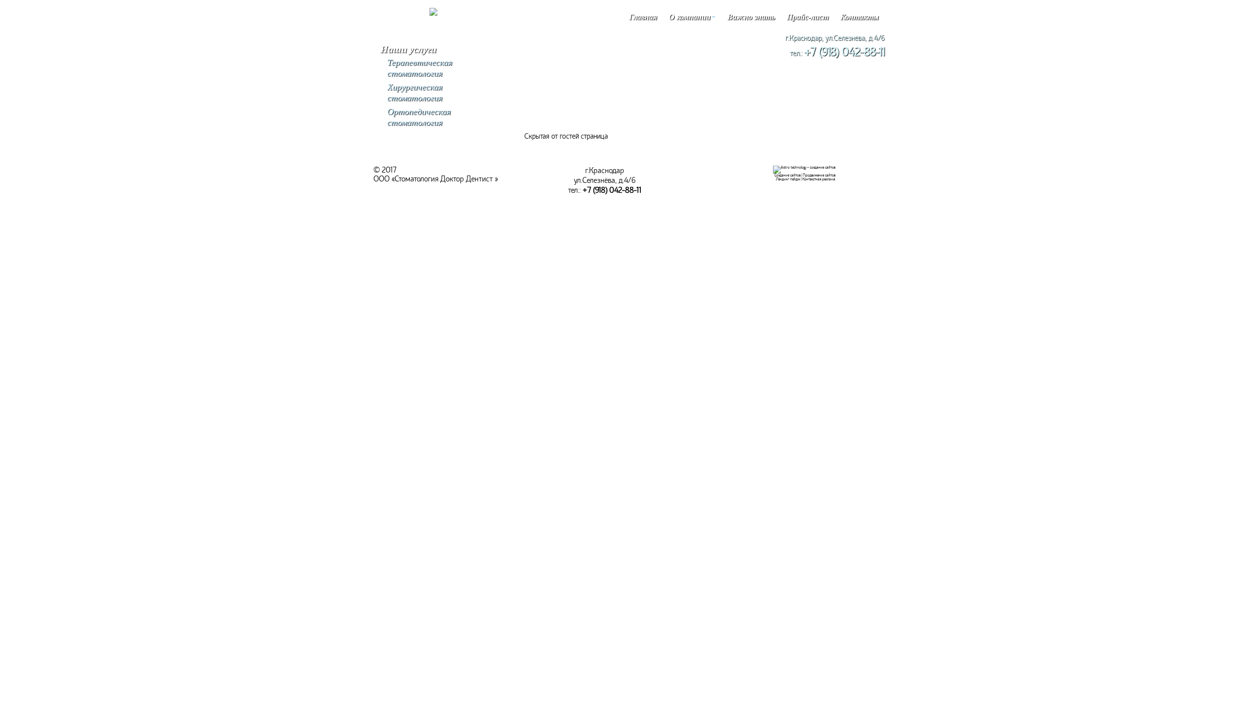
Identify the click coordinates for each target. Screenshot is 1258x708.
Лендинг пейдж (788, 179)
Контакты (859, 16)
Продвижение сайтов (819, 175)
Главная (643, 16)
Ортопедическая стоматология (419, 117)
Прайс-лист (808, 16)
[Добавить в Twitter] (6, 153)
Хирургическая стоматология (414, 92)
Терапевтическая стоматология (419, 68)
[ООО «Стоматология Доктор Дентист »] (433, 13)
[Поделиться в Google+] (6, 94)
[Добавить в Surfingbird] (6, 139)
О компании (690, 16)
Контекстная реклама (818, 179)
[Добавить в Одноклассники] (6, 124)
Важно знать (751, 16)
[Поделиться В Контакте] (6, 168)
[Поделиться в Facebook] (6, 80)
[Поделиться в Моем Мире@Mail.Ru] (6, 109)
